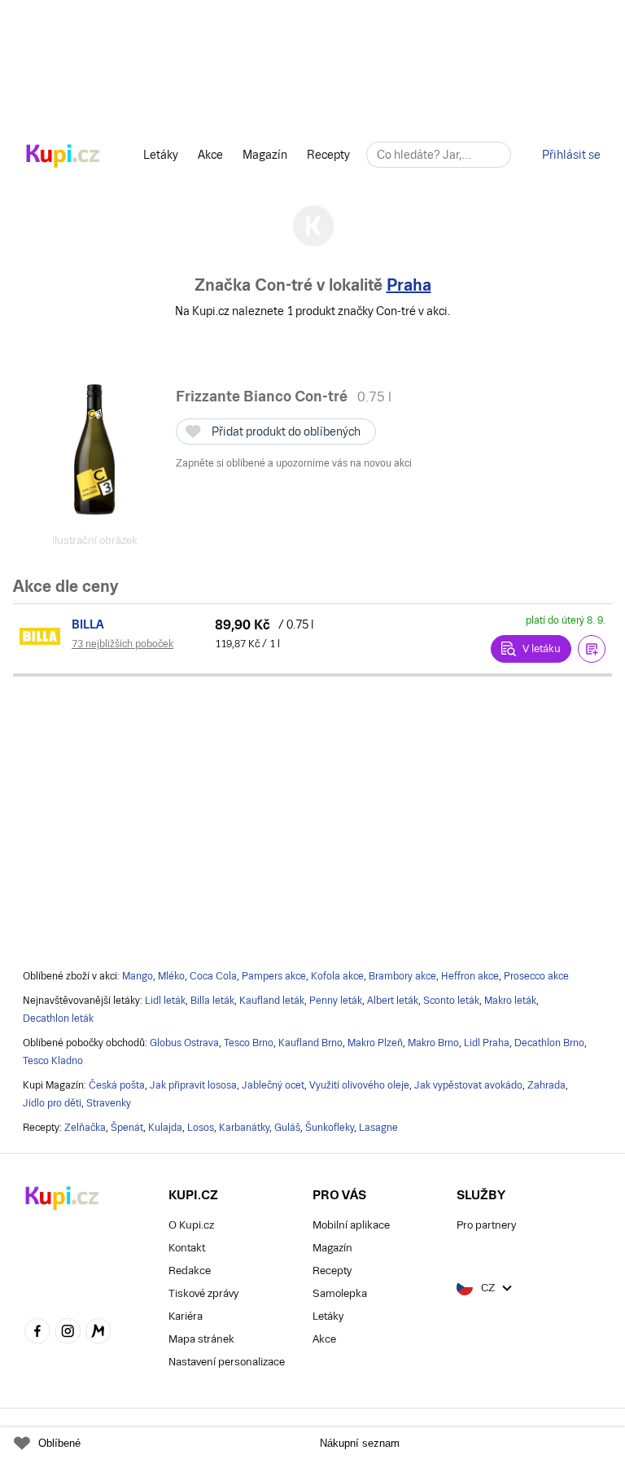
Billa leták (212, 1000)
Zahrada (546, 1085)
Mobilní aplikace (351, 1225)
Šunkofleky (329, 1127)
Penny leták (335, 1000)
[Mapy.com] (98, 1332)
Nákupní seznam (360, 1443)
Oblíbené (59, 1443)
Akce (210, 154)
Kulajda (165, 1127)
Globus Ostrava (184, 1043)
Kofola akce (337, 976)
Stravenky (108, 1103)
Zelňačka (85, 1127)
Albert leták (392, 1000)
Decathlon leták (58, 1018)
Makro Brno (433, 1043)
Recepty (328, 154)
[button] (591, 649)
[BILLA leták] (42, 636)
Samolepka (339, 1293)
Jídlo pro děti (52, 1103)
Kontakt (186, 1248)
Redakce (189, 1270)
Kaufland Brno (310, 1043)
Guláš (287, 1127)
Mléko (171, 976)
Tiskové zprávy (203, 1293)
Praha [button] (409, 285)
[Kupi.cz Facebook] (37, 1332)
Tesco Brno (248, 1043)
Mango (137, 976)
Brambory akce (402, 976)
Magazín (265, 154)
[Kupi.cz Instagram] (68, 1332)
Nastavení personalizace (226, 1362)
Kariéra (185, 1316)
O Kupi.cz (191, 1225)
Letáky (160, 154)
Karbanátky (244, 1127)
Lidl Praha (486, 1043)
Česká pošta (117, 1085)
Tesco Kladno (53, 1061)
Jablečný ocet (273, 1085)
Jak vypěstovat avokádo (468, 1085)
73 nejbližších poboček (122, 644)
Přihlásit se (571, 154)
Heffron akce (470, 976)
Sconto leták (451, 1000)
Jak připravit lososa (193, 1085)
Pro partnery (486, 1225)
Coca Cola (213, 976)
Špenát (127, 1127)
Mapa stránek (201, 1339)
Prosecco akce (536, 976)
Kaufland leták (271, 1000)
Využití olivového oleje (359, 1085)
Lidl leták (165, 1000)
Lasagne (378, 1127)
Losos (200, 1127)
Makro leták (510, 1000)
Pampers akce (274, 976)
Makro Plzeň (375, 1043)
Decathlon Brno (549, 1043)
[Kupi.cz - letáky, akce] (63, 157)
